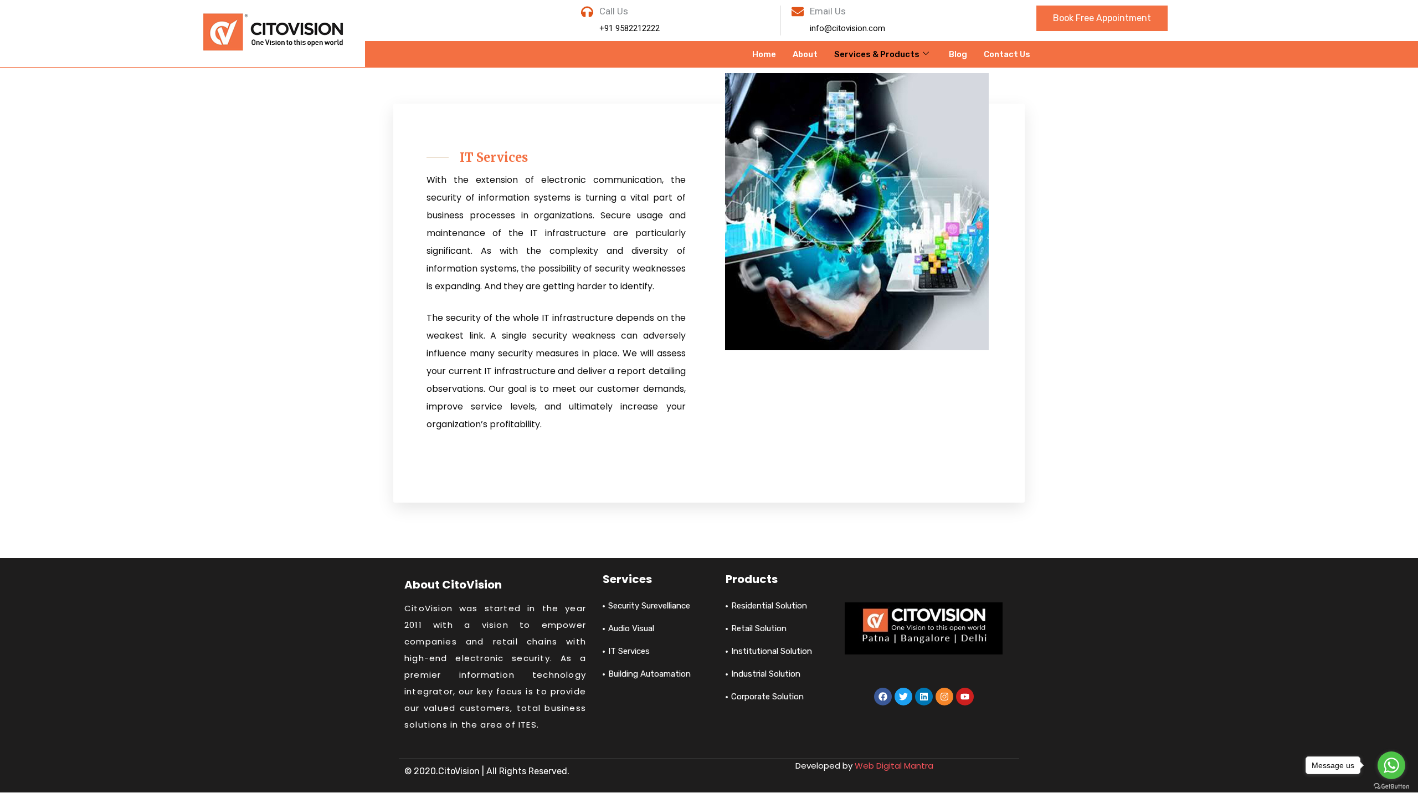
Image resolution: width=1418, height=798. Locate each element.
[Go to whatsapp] (1391, 765)
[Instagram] (944, 696)
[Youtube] (965, 696)
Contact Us (1007, 54)
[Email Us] (798, 12)
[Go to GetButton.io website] (1391, 786)
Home (764, 54)
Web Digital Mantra (894, 765)
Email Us (828, 11)
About (805, 54)
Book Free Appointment (1102, 18)
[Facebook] (883, 696)
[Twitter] (903, 696)
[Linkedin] (924, 696)
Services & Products (876, 54)
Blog (958, 54)
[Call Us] (587, 12)
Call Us (613, 11)
